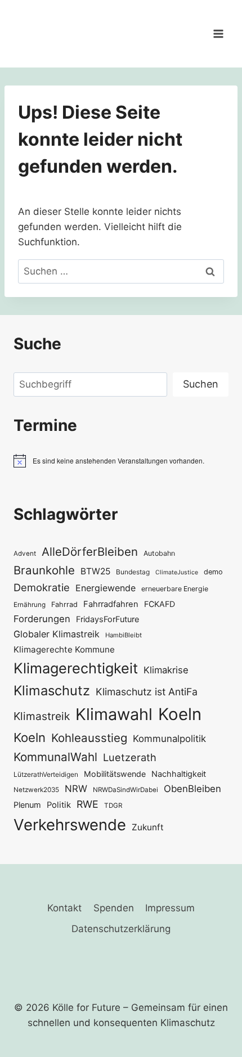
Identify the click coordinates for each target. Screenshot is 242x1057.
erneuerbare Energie (174, 588)
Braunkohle (44, 570)
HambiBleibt (123, 635)
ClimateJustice (176, 572)
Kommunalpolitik (169, 738)
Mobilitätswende (115, 774)
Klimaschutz (52, 690)
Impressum (170, 908)
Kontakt (64, 908)
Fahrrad (64, 604)
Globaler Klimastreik (57, 634)
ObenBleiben (192, 788)
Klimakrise (166, 670)
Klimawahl (114, 714)
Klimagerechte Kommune (64, 649)
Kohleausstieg (89, 738)
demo (213, 572)
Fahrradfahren (110, 604)
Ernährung (30, 605)
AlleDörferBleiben (90, 552)
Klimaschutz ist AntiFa (147, 692)
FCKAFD (159, 604)
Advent (25, 553)
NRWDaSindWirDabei (125, 790)
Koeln (179, 714)
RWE (87, 804)
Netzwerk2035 (36, 790)
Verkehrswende (70, 824)
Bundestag (133, 572)
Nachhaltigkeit (178, 774)
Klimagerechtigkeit (76, 668)
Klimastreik (42, 716)
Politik (59, 805)
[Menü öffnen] (218, 33)
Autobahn (159, 553)
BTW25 (95, 571)
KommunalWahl (55, 757)
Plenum (27, 804)
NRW (76, 788)
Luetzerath (129, 757)
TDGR (113, 805)
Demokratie (42, 587)
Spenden (113, 908)
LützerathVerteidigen (46, 774)
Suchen (200, 384)
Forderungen (42, 618)
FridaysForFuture (107, 619)
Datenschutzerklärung (121, 928)
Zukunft (148, 827)
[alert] (121, 460)
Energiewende (105, 588)
